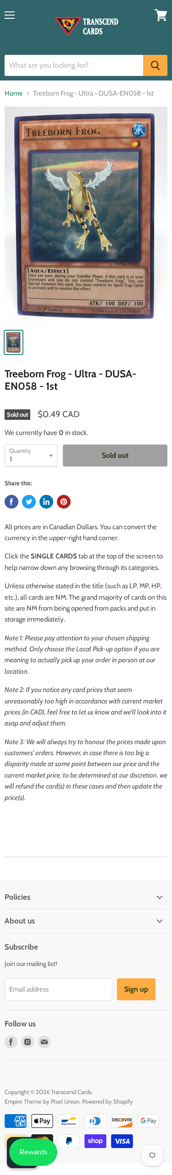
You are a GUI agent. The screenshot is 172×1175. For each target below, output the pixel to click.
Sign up (136, 989)
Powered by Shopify (107, 1101)
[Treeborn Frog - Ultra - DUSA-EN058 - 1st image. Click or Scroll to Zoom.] (86, 215)
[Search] (155, 65)
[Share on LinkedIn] (46, 502)
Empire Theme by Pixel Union (42, 1101)
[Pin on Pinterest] (64, 502)
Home (14, 93)
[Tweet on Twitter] (29, 502)
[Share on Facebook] (11, 502)
